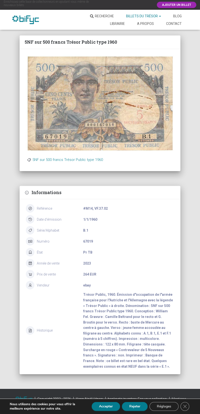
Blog (177, 16)
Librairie (117, 24)
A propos (145, 24)
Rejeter (134, 406)
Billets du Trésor (142, 16)
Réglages (164, 406)
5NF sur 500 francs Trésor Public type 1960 (67, 160)
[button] (160, 16)
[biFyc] (26, 19)
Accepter (106, 406)
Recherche (104, 16)
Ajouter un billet (176, 5)
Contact (174, 24)
